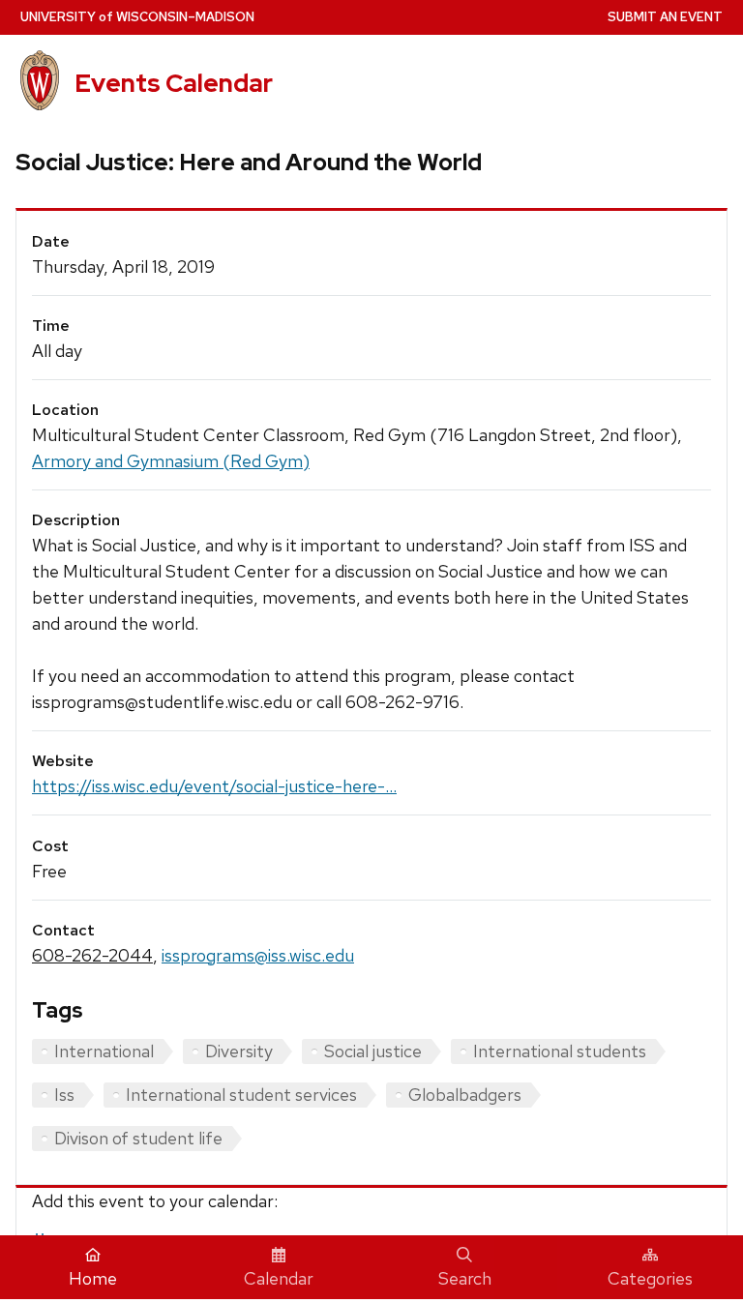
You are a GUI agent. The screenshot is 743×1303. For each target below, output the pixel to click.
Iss (64, 1094)
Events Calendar (173, 83)
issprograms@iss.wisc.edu (258, 955)
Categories (650, 1278)
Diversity (239, 1051)
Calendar (278, 1278)
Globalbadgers (464, 1094)
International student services (241, 1094)
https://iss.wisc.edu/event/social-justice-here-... (214, 786)
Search (464, 1278)
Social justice (373, 1051)
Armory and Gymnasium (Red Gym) (171, 461)
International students (559, 1051)
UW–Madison (137, 17)
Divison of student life (138, 1138)
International (104, 1051)
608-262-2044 (92, 955)
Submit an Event (665, 17)
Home (93, 1278)
